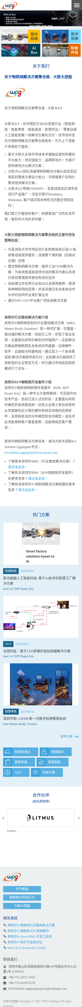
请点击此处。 (18, 467)
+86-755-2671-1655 (21, 977)
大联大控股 (22, 905)
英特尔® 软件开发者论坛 (25, 942)
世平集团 (22, 889)
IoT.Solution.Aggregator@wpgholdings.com (37, 988)
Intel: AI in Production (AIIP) (27, 948)
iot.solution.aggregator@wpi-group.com (31, 452)
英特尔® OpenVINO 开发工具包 (30, 936)
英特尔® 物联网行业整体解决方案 (31, 925)
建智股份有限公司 (22, 897)
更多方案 (67, 736)
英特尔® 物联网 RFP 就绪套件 (28, 931)
